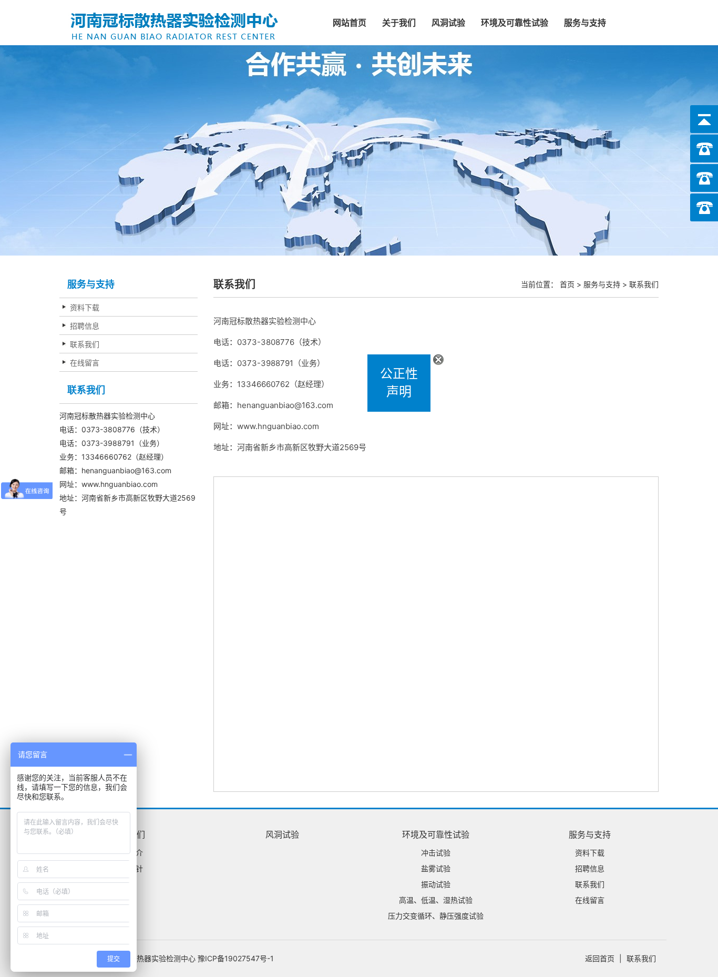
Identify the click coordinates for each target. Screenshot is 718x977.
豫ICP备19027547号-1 (236, 958)
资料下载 (84, 307)
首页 (567, 284)
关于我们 (399, 22)
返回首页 (599, 958)
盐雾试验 (435, 868)
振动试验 (435, 884)
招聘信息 (84, 325)
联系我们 (84, 344)
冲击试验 (435, 852)
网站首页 (349, 22)
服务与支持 (585, 22)
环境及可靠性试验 (514, 22)
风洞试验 (448, 22)
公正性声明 (410, 393)
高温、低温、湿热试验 (436, 899)
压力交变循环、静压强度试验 (436, 915)
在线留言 (84, 362)
